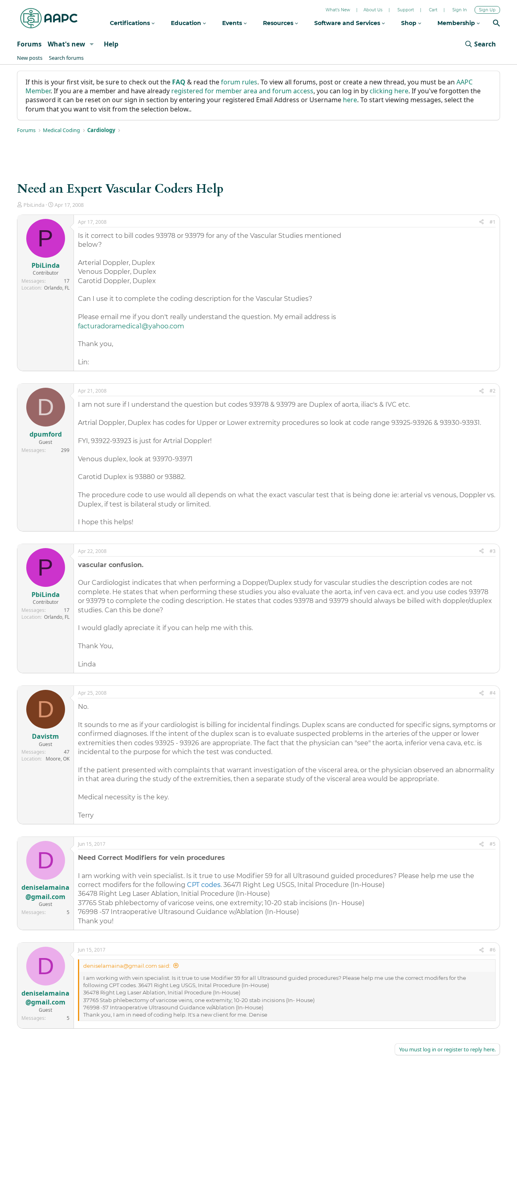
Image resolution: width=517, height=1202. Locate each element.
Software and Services (348, 23)
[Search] (496, 24)
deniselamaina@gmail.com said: (126, 965)
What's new (66, 44)
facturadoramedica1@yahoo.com (131, 326)
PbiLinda (33, 204)
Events (233, 23)
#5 (493, 844)
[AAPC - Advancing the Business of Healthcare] (49, 18)
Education (187, 23)
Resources (279, 23)
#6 (493, 949)
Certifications (130, 23)
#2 (493, 390)
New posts (29, 57)
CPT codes (204, 885)
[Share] (481, 222)
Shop (409, 23)
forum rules (239, 82)
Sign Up (487, 10)
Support (405, 10)
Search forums (66, 57)
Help (111, 44)
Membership (457, 23)
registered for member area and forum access (242, 90)
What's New (338, 10)
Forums (29, 44)
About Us (373, 10)
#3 (493, 551)
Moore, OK (57, 758)
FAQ (178, 82)
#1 (493, 222)
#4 (493, 692)
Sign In (459, 10)
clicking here (389, 90)
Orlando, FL (56, 287)
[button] (92, 44)
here (350, 99)
